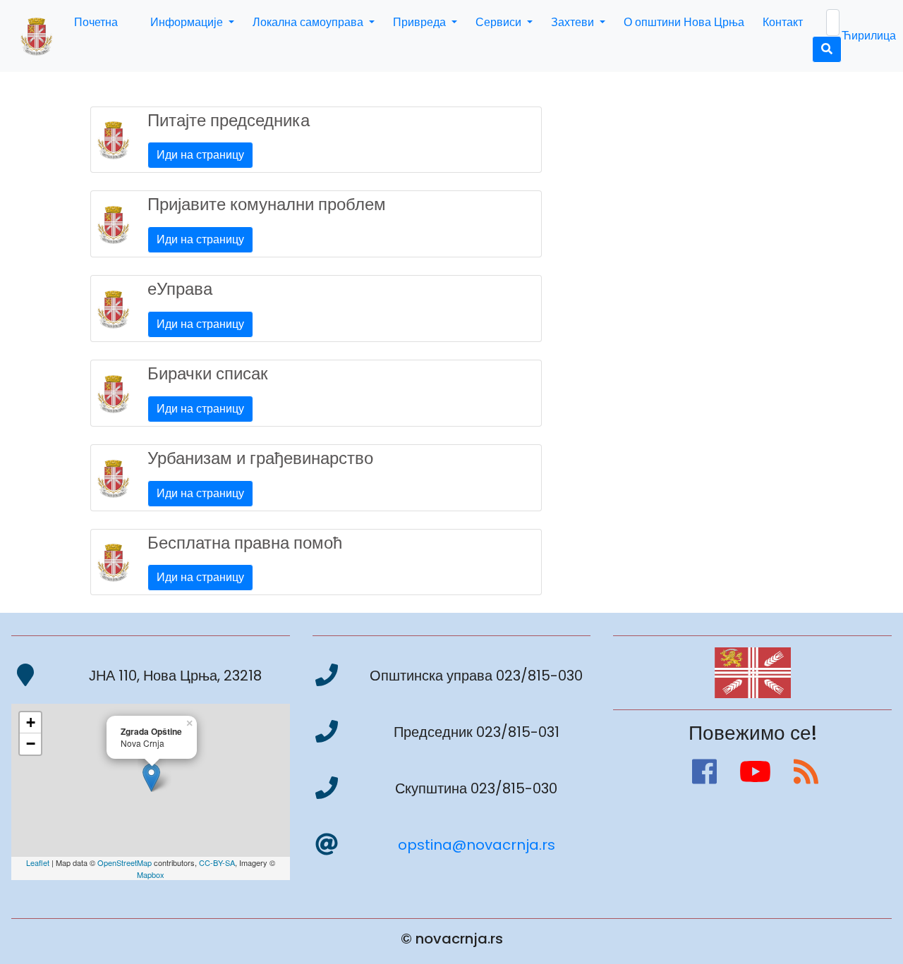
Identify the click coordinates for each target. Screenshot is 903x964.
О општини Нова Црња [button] (684, 22)
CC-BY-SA (217, 862)
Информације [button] (188, 22)
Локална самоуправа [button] (309, 22)
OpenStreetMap (124, 862)
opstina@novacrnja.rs (476, 845)
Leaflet (37, 862)
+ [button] (30, 722)
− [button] (30, 743)
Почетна (96, 22)
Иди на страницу (200, 155)
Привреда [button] (421, 22)
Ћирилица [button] (869, 36)
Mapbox (150, 874)
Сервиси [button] (499, 22)
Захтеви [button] (574, 22)
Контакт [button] (783, 22)
